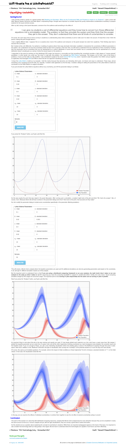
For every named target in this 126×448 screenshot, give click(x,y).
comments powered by (18, 438)
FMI (30, 58)
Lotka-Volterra (23, 61)
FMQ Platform (75, 55)
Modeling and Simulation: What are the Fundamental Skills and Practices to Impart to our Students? (74, 19)
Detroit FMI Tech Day (70, 57)
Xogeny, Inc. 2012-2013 (17, 442)
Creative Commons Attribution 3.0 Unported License (102, 442)
